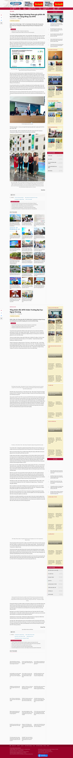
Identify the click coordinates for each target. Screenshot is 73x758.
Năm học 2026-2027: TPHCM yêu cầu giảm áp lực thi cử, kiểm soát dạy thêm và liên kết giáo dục (39, 261)
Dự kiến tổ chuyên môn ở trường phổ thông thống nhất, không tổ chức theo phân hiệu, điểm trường (56, 477)
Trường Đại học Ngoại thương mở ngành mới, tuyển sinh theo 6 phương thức (22, 32)
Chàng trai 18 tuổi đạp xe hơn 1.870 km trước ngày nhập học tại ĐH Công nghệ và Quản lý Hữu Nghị (27, 679)
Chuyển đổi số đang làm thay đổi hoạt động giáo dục (59, 403)
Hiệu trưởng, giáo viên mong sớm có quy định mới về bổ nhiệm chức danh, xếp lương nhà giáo (27, 223)
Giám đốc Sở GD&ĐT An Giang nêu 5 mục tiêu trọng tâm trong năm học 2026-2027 (15, 249)
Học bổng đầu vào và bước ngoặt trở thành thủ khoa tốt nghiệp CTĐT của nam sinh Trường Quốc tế (15, 628)
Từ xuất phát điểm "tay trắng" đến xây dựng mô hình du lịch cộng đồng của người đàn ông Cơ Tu (59, 146)
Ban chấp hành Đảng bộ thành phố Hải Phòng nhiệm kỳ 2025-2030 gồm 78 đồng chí (23, 203)
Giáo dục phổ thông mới (53, 307)
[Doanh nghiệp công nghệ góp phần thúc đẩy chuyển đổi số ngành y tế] (59, 557)
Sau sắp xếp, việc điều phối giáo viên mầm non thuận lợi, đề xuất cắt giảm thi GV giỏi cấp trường (51, 441)
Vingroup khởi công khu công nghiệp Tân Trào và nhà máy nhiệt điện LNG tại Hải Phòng (24, 204)
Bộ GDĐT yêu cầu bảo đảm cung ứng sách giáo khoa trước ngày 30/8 (15, 678)
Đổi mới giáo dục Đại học (53, 570)
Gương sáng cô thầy (52, 496)
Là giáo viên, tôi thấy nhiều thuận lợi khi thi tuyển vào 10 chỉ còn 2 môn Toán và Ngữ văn (39, 678)
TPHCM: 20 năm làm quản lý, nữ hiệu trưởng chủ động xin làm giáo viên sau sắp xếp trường (27, 652)
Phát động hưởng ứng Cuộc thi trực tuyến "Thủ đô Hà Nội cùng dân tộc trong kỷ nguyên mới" (39, 286)
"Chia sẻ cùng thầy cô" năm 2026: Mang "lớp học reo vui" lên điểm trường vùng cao (54, 505)
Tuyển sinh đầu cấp (52, 587)
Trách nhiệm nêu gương (31, 9)
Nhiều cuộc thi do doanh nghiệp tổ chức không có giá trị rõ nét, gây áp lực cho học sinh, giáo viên (59, 339)
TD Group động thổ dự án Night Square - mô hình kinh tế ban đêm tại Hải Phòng (23, 207)
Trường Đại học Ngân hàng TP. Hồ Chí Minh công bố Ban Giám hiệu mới (59, 365)
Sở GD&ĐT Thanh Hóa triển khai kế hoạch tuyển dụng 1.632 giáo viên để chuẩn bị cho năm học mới (15, 237)
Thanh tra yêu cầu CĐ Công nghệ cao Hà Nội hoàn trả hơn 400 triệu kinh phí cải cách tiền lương (27, 274)
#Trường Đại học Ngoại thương (19, 199)
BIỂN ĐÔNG (50, 170)
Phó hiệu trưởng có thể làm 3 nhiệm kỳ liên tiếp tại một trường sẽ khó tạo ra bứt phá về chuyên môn (56, 492)
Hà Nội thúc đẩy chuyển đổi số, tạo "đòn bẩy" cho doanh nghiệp (55, 543)
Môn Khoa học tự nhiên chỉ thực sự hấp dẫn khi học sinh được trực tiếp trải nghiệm (51, 515)
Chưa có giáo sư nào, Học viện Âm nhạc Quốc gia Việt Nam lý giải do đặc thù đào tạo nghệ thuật (25, 596)
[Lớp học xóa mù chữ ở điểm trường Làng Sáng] (55, 133)
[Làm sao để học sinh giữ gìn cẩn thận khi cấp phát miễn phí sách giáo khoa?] (39, 609)
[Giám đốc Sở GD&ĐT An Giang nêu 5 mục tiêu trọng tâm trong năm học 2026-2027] (15, 244)
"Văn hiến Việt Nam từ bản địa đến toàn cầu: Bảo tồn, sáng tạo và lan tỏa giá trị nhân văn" (15, 615)
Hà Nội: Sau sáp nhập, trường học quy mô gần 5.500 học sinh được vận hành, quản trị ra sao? (27, 249)
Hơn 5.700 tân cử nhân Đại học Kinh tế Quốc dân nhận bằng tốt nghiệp (15, 652)
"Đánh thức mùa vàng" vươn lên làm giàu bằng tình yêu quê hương (51, 145)
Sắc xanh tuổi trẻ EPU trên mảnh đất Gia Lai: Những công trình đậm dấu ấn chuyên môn (55, 83)
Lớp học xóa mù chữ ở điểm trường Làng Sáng (55, 136)
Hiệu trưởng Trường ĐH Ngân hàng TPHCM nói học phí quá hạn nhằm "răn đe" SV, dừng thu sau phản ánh (15, 224)
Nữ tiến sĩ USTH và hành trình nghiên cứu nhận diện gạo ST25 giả (59, 515)
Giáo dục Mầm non (52, 421)
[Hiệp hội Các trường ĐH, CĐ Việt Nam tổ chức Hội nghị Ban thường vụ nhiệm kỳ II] (51, 399)
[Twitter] (1, 20)
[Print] (1, 23)
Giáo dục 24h (14, 9)
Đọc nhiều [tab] (55, 11)
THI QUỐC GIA (50, 573)
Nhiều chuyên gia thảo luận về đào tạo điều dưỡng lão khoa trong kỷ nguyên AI (15, 665)
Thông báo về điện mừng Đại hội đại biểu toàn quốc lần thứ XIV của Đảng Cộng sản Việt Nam (59, 68)
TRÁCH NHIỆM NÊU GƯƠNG (53, 101)
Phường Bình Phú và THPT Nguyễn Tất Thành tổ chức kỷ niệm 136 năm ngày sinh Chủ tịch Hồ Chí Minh (51, 94)
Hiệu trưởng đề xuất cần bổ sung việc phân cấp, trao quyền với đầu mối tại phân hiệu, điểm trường (56, 40)
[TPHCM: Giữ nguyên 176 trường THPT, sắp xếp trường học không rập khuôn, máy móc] (27, 281)
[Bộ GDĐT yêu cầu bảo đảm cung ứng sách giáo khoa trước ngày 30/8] (15, 672)
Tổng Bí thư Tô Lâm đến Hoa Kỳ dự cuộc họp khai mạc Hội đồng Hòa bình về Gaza (51, 68)
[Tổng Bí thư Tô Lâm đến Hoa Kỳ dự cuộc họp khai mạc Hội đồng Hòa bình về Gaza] (51, 63)
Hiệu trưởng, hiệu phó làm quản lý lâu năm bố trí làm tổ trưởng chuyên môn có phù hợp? (56, 471)
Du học (40, 9)
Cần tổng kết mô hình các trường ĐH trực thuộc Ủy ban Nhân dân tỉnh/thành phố (51, 415)
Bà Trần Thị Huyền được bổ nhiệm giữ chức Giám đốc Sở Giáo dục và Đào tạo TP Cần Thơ (54, 355)
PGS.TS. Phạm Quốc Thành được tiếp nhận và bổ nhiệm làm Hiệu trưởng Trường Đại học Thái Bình (59, 378)
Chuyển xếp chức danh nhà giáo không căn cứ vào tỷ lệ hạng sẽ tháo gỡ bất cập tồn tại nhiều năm (27, 300)
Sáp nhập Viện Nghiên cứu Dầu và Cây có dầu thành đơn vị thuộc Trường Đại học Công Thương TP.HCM (27, 666)
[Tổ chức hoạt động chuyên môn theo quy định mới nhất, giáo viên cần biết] (27, 609)
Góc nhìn (25, 9)
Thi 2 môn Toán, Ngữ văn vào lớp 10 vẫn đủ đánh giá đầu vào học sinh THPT (39, 274)
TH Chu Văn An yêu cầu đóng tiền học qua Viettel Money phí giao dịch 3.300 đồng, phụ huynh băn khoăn (39, 224)
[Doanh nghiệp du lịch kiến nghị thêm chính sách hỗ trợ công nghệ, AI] (51, 547)
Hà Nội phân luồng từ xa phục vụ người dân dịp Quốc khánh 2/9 (15, 274)
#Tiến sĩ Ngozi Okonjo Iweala (29, 587)
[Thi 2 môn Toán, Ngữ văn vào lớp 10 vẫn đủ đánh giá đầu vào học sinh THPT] (39, 269)
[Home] (1, 15)
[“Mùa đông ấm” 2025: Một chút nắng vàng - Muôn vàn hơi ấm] (59, 88)
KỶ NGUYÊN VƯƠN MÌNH (52, 49)
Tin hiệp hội (50, 385)
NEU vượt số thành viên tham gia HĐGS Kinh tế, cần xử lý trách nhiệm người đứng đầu (59, 119)
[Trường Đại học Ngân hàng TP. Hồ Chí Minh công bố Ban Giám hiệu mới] (59, 361)
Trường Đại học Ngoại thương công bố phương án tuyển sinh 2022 (21, 327)
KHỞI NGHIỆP (50, 594)
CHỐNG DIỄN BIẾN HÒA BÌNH (52, 167)
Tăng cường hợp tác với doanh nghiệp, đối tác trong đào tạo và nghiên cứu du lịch (54, 393)
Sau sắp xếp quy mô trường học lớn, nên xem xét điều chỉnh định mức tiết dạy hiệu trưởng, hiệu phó (56, 29)
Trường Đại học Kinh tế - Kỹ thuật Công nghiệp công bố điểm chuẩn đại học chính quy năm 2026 (56, 487)
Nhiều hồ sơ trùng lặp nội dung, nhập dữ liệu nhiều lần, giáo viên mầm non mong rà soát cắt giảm (51, 453)
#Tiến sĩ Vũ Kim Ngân (28, 199)
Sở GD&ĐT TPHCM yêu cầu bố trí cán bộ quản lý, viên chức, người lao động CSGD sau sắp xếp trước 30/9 (15, 300)
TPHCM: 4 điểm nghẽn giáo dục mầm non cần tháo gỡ (59, 440)
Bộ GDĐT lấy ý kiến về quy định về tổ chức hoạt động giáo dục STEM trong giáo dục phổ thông (39, 640)
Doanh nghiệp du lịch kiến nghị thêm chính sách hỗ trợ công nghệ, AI (51, 552)
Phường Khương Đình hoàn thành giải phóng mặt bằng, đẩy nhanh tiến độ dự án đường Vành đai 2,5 (39, 237)
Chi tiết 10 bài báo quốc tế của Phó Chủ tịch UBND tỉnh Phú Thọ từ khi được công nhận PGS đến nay (51, 366)
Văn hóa (54, 9)
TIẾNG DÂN (50, 155)
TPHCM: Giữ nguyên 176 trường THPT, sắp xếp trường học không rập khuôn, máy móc (27, 286)
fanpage (43, 708)
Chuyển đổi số (51, 534)
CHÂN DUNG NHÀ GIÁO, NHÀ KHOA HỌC (54, 346)
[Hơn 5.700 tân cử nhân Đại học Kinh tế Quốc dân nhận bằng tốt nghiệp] (15, 646)
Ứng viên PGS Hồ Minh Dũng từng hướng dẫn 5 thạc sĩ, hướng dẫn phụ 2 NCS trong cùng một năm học (51, 378)
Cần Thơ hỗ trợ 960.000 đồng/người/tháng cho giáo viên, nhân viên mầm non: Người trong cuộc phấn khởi (54, 429)
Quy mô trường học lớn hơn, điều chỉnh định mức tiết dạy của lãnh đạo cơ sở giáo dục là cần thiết (56, 35)
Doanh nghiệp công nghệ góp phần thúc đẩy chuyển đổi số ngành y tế (59, 562)
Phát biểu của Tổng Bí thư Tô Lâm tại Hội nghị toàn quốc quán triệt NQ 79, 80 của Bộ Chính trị (55, 57)
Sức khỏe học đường (46, 9)
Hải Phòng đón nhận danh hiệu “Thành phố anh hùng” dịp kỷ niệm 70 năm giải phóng (24, 208)
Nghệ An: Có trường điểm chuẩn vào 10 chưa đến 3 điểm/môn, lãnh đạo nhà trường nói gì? (59, 327)
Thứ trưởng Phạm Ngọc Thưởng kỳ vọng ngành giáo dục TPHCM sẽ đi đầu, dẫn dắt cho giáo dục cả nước (27, 237)
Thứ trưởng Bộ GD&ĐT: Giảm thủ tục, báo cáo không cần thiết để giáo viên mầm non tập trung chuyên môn (59, 453)
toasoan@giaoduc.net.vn (59, 0)
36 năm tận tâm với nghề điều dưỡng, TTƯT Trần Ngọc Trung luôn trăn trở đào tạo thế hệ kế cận (59, 527)
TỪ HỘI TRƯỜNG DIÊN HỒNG (52, 163)
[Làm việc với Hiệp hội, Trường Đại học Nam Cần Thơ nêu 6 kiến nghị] (59, 410)
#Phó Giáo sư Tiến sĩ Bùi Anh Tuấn (20, 589)
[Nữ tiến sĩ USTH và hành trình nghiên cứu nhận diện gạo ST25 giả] (59, 510)
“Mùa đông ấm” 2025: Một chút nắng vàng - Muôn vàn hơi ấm (59, 93)
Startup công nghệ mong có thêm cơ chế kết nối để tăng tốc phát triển (59, 552)
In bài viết (13, 194)
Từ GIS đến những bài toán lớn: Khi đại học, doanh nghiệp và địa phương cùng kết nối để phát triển (26, 600)
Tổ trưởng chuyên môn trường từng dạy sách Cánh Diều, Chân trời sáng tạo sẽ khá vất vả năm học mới (15, 692)
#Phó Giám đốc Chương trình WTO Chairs (31, 197)
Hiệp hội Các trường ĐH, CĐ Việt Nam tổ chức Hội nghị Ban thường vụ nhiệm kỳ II (51, 404)
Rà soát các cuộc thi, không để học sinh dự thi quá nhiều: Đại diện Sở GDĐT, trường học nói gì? (51, 339)
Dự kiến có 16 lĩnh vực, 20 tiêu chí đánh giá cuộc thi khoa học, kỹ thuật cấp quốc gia (27, 640)
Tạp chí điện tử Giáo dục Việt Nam (27, 582)
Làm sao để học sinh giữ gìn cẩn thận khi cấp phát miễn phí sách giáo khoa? (39, 615)
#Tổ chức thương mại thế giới (19, 197)
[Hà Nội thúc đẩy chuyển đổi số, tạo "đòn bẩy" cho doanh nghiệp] (55, 539)
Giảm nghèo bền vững (52, 127)
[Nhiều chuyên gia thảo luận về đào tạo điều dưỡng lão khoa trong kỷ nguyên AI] (15, 659)
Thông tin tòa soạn (20, 0)
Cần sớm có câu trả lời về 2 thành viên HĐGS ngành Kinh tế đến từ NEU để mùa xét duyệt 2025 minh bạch (55, 109)
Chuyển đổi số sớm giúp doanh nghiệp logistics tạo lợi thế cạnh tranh (51, 562)
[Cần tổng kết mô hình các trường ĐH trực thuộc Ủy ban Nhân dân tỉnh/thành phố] (51, 410)
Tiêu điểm (20, 9)
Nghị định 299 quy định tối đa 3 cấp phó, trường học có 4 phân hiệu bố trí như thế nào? (56, 482)
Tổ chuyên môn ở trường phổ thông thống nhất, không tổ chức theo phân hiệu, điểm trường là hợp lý (56, 24)
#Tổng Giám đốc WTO (30, 589)
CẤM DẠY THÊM (51, 577)
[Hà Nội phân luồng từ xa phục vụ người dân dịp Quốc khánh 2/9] (15, 269)
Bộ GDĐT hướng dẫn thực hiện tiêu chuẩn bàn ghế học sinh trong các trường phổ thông (39, 627)
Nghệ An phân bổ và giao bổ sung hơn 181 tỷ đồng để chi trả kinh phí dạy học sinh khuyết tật (27, 261)
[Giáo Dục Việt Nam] (16, 4)
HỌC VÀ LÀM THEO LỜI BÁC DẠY (54, 74)
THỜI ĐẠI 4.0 (50, 590)
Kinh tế (58, 9)
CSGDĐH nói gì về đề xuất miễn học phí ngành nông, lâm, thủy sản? (21, 597)
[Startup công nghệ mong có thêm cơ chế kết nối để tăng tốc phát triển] (59, 547)
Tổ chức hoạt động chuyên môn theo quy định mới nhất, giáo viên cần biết (27, 615)
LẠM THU (49, 580)
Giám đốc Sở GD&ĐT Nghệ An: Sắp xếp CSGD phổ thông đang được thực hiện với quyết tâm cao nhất (15, 287)
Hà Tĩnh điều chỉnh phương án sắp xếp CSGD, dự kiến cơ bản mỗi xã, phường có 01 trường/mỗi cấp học (15, 262)
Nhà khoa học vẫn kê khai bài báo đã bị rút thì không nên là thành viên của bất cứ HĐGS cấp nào (51, 120)
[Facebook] (1, 17)
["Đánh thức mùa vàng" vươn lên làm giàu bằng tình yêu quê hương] (51, 141)
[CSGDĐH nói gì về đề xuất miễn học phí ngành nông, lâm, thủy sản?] (15, 634)
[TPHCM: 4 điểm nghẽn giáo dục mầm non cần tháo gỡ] (59, 435)
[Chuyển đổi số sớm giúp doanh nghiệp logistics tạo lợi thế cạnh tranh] (51, 557)
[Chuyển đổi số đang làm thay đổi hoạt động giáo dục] (59, 399)
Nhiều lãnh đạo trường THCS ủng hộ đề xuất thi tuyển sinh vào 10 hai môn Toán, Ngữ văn (39, 249)
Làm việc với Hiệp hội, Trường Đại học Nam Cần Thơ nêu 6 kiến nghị (59, 414)
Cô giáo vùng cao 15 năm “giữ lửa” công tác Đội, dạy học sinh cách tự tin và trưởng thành (51, 526)
